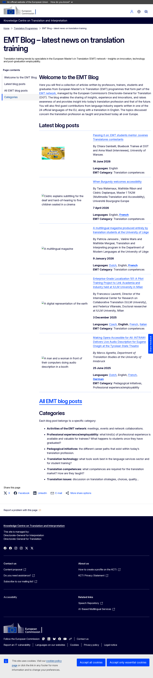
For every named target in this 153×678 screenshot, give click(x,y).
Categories (11, 97)
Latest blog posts (14, 84)
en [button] (139, 11)
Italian (143, 324)
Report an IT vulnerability (17, 644)
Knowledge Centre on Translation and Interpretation (34, 525)
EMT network (47, 93)
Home (6, 28)
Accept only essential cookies (128, 662)
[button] (8, 493)
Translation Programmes (26, 28)
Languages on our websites (50, 644)
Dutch (113, 265)
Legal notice (110, 644)
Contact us (83, 638)
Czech (113, 324)
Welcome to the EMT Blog (20, 77)
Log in (131, 11)
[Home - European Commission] (22, 10)
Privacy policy (91, 644)
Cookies (74, 644)
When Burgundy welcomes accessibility (117, 181)
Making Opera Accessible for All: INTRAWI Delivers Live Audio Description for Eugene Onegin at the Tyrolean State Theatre (119, 342)
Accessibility (10, 597)
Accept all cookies (91, 662)
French (134, 324)
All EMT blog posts (16, 90)
